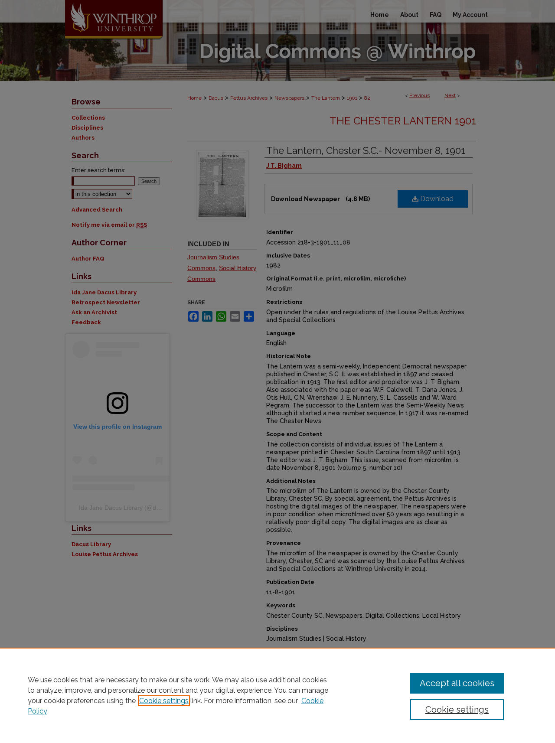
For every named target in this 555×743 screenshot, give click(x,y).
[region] (277, 695)
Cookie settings (164, 701)
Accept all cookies (457, 683)
